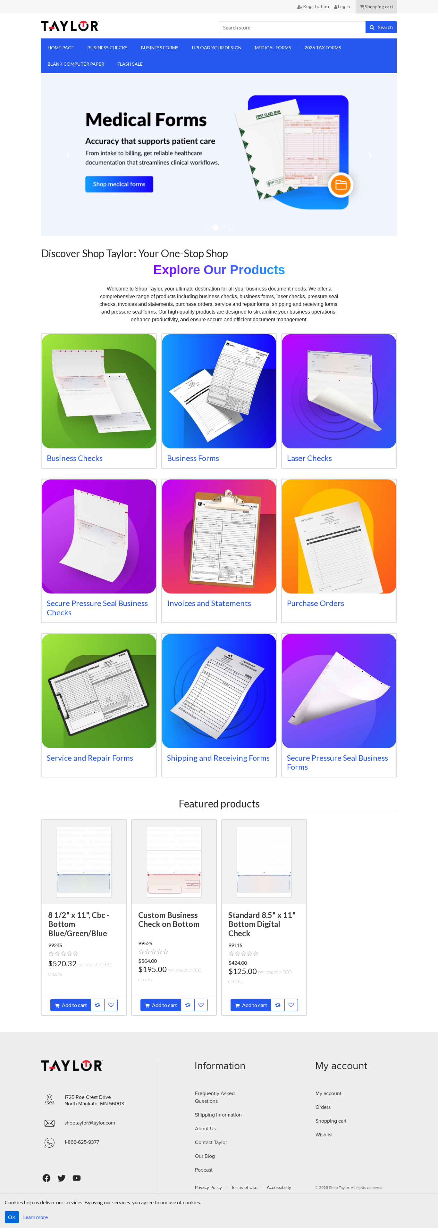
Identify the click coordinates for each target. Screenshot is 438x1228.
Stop (50, 244)
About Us (205, 1128)
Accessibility (277, 1187)
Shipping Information (218, 1114)
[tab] (208, 227)
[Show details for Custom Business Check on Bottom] (174, 862)
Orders (323, 1107)
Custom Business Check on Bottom (168, 919)
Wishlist (324, 1134)
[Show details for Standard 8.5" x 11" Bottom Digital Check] (264, 862)
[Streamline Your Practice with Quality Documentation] (219, 155)
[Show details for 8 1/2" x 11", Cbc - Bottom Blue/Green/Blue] (84, 862)
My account (328, 1093)
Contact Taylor (211, 1142)
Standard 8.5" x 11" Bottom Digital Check (262, 924)
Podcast (204, 1170)
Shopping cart (331, 1121)
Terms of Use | (244, 1187)
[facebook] (46, 1178)
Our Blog (205, 1156)
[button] (376, 6)
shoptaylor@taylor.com (89, 1123)
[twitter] (61, 1178)
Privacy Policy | (211, 1187)
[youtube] (77, 1178)
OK (12, 1217)
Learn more (35, 1217)
